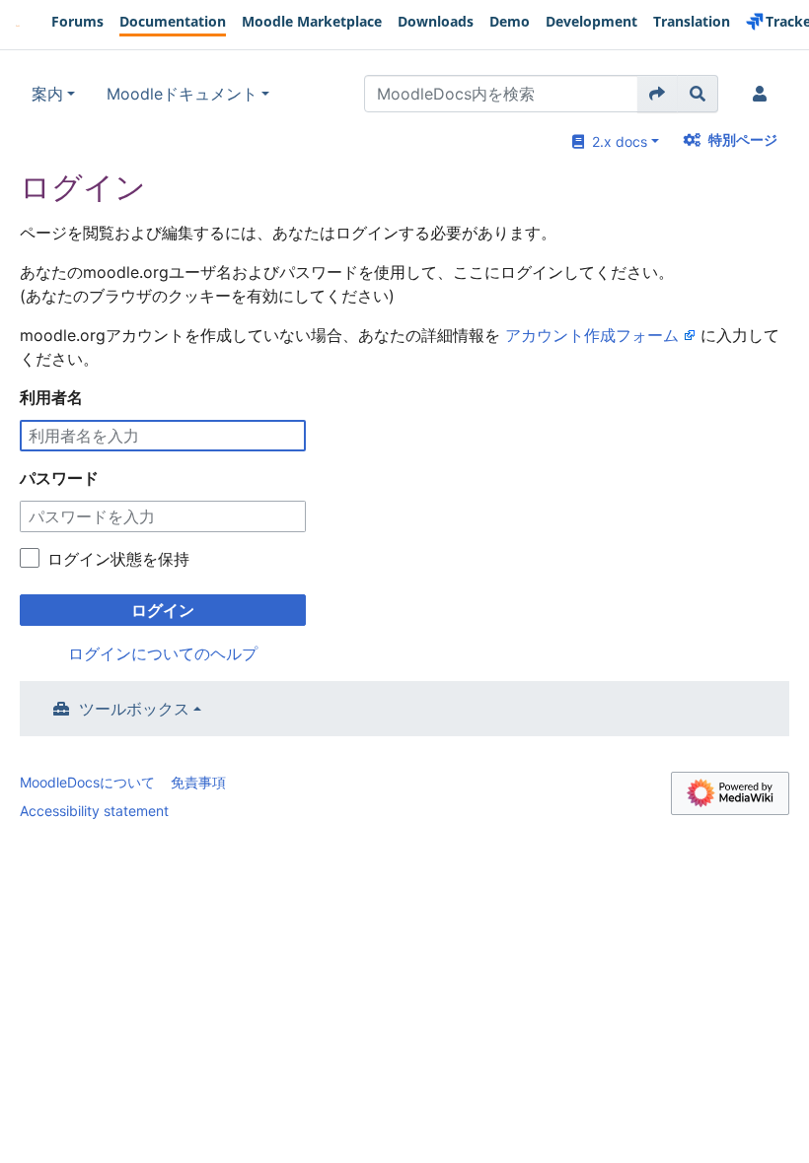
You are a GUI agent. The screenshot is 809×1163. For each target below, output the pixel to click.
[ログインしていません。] (763, 93)
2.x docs (615, 141)
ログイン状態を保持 (118, 559)
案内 (47, 93)
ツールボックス (134, 708)
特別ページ (742, 139)
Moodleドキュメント (182, 93)
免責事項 (198, 782)
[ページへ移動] (657, 93)
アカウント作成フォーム (592, 335)
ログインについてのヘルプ (162, 653)
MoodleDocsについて (87, 782)
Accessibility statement (94, 810)
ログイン (162, 610)
